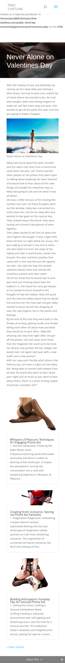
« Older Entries (15, 647)
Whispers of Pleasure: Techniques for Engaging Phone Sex (32, 441)
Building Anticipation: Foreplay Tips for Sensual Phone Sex (30, 600)
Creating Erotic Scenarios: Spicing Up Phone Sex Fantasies (32, 513)
